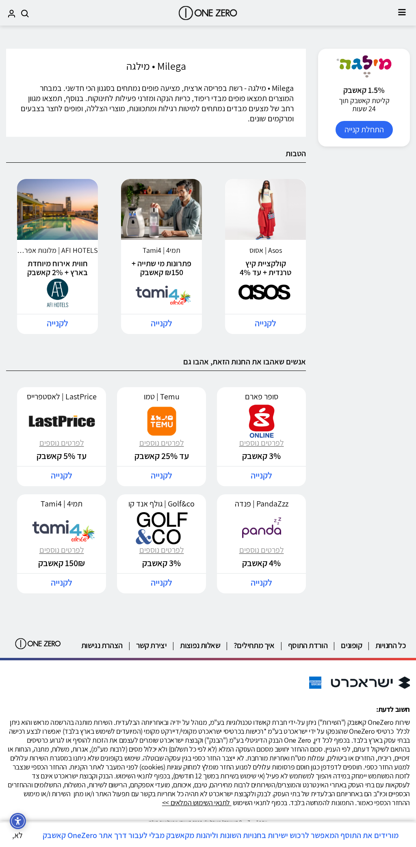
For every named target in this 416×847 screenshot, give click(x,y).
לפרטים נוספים (261, 443)
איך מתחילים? (254, 645)
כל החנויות (390, 645)
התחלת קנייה (364, 129)
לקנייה (265, 323)
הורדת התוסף (307, 645)
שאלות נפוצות (200, 645)
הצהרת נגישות (102, 645)
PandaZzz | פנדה (261, 503)
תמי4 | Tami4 (61, 503)
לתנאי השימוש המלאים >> (197, 802)
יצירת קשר (151, 645)
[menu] (402, 12)
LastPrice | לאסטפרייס (62, 396)
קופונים (351, 645)
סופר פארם (261, 396)
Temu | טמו (162, 396)
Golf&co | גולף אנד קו (161, 503)
